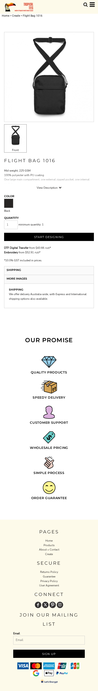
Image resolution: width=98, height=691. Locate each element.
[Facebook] (38, 605)
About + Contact (49, 549)
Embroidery (11, 252)
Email (16, 633)
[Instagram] (60, 605)
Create (16, 15)
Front (15, 150)
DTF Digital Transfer (16, 248)
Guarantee (49, 576)
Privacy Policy (49, 581)
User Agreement (49, 585)
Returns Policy (49, 572)
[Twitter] (45, 605)
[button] (85, 4)
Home (5, 15)
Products (49, 545)
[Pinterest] (52, 605)
